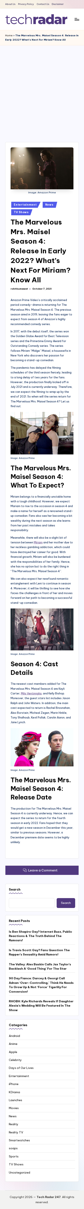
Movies (14, 1108)
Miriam (38, 542)
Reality (13, 1124)
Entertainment (25, 204)
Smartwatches (19, 1140)
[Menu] (77, 19)
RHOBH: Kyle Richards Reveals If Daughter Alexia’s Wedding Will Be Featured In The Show (41, 1005)
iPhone (14, 1084)
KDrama (14, 1092)
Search (14, 889)
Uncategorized (19, 1172)
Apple (13, 1052)
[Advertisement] (42, 89)
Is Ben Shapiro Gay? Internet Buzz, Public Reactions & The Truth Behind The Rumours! (40, 936)
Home (8, 35)
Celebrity (15, 1060)
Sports (14, 1156)
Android (14, 1036)
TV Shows (21, 212)
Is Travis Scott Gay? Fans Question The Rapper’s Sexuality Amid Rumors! (39, 952)
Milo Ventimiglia (31, 693)
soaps (13, 1148)
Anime (13, 1044)
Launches (15, 1100)
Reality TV (16, 1132)
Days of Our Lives (21, 1068)
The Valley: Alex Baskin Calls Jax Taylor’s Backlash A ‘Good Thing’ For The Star (40, 966)
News (49, 204)
